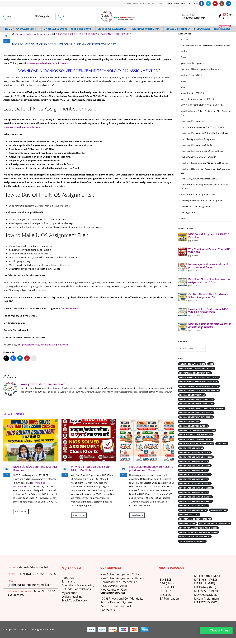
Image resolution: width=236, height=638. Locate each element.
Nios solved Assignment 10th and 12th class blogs (204, 132)
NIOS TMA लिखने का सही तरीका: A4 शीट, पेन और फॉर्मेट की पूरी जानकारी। (209, 325)
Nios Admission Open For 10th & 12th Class (205, 127)
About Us (185, 3)
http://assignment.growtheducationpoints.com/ (44, 344)
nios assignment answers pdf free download (201, 408)
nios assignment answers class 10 (196, 399)
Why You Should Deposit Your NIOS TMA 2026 (90, 468)
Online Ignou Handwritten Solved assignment (202, 200)
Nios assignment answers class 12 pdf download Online (151, 468)
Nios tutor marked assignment (214, 523)
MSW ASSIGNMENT (206, 595)
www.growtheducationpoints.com (35, 34)
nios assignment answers (192, 395)
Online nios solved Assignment (195, 206)
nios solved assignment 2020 (193, 461)
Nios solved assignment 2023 (193, 492)
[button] (168, 414)
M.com (198, 598)
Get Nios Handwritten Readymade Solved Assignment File (208, 295)
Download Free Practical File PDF (121, 582)
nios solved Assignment (191, 448)
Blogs (183, 57)
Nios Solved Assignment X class (120, 574)
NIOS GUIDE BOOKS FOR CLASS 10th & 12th (202, 105)
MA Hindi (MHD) (204, 583)
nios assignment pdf (189, 421)
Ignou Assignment (26, 28)
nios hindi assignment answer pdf (196, 444)
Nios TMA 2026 (222, 28)
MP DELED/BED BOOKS (55, 28)
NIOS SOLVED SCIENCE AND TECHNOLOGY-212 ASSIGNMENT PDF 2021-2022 (93, 34)
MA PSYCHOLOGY (206, 602)
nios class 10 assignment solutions (197, 430)
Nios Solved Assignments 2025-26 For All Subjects (204, 162)
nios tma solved (187, 523)
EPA (168, 591)
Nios (183, 87)
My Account (173, 3)
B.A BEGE (166, 579)
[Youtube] (215, 3)
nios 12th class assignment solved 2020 (199, 377)
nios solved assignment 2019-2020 (195, 457)
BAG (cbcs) (167, 583)
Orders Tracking (72, 597)
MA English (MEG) (205, 579)
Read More (20, 511)
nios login (222, 444)
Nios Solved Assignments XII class (122, 578)
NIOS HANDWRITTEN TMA (145, 28)
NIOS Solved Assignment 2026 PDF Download (35, 468)
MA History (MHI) (205, 587)
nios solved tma (218, 510)
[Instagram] (221, 3)
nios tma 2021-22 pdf (189, 514)
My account (69, 593)
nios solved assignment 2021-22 (194, 474)
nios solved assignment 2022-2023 (195, 488)
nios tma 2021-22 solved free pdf (195, 519)
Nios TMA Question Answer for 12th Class (201, 178)
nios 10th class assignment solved (196, 368)
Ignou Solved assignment (193, 63)
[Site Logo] (118, 16)
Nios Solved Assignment (111, 28)
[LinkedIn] (228, 3)
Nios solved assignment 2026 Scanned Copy (202, 150)
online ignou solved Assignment (200, 139)
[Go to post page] (182, 236)
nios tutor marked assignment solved (198, 532)
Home (8, 28)
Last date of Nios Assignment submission (200, 69)
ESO (168, 595)
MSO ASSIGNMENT (206, 591)
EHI (163, 591)
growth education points (192, 364)
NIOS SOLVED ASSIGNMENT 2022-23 (194, 483)
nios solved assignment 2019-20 (194, 452)
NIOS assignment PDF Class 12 (193, 426)
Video (183, 218)
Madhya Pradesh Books (192, 75)
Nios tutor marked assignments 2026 (198, 194)
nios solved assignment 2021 (193, 470)
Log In (195, 3)
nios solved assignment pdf (193, 510)
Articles (184, 39)
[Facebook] (201, 3)
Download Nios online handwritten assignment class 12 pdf (209, 280)
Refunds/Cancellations (76, 589)
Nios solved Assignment (192, 120)
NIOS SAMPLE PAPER (113, 586)
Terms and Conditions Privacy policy (78, 583)
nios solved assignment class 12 (195, 501)
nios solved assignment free (193, 505)
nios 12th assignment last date (194, 373)
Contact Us (107, 610)
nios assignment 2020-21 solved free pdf (199, 390)
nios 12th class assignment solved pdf (198, 381)
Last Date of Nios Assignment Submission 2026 (207, 45)
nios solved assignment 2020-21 (194, 466)
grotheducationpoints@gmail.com (30, 585)
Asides (184, 51)
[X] (208, 3)
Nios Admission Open (114, 589)
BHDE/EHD (167, 587)
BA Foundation (169, 598)
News (183, 81)
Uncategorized (188, 212)
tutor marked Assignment (192, 541)
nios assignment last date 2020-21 (196, 412)
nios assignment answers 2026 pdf (197, 99)
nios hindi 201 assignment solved (195, 435)
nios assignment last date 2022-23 (196, 417)
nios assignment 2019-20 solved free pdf (199, 386)
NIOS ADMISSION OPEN (178, 28)
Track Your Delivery (74, 600)
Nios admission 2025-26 (192, 93)
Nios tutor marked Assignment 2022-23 (198, 528)
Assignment (211, 598)
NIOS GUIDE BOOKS (81, 28)
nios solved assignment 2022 (193, 479)
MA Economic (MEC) (207, 576)
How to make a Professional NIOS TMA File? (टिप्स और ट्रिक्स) (208, 310)
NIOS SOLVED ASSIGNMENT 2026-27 (198, 156)
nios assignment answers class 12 (196, 404)
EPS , (163, 595)
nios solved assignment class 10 (195, 497)
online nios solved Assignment (194, 536)
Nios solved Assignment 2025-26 (196, 144)
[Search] (59, 16)
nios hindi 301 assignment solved (195, 439)
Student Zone (202, 28)
